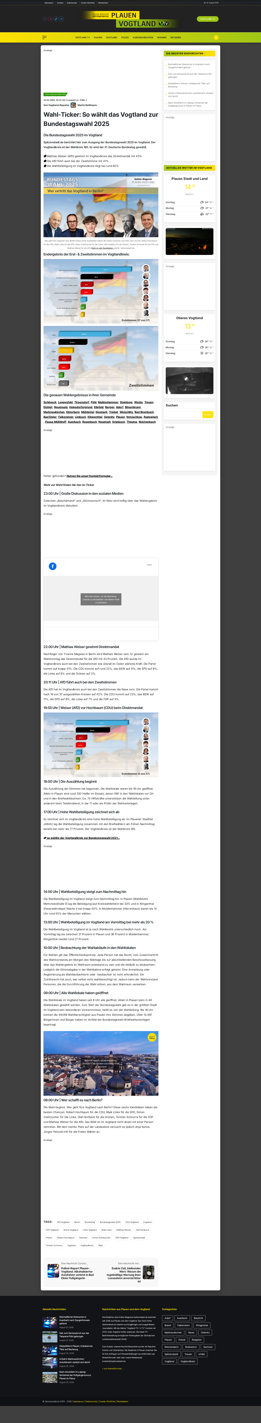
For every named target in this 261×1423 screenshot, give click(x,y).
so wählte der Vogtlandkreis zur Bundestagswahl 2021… (83, 838)
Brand (168, 1325)
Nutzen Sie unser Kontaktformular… (90, 476)
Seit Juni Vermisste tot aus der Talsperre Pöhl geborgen (190, 75)
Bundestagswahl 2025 (110, 1222)
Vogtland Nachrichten (55, 94)
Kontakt (60, 3)
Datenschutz (72, 3)
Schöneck (50, 402)
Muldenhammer (108, 402)
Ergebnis (147, 1222)
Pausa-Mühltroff (55, 421)
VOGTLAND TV (207, 19)
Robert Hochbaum (65, 1237)
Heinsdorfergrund (80, 407)
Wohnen (161, 37)
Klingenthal (95, 417)
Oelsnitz (109, 417)
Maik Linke (107, 1230)
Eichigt (48, 407)
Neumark (102, 412)
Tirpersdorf (81, 402)
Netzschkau (134, 417)
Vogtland (111, 37)
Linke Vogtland (90, 1230)
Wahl (100, 1245)
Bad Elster (50, 417)
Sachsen (83, 1237)
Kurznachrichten (143, 37)
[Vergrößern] (154, 262)
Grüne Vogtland (70, 1230)
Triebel (113, 412)
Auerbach (74, 421)
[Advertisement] (101, 71)
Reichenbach (147, 421)
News (191, 1332)
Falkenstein (65, 417)
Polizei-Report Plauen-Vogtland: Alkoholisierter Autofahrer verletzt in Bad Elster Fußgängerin (77, 1273)
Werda (138, 402)
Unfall (201, 1354)
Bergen (109, 407)
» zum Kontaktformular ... (113, 1368)
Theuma (132, 421)
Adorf (119, 407)
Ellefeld (98, 407)
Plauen (98, 37)
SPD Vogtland (121, 1237)
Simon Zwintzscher (101, 1237)
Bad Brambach (144, 412)
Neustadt (104, 421)
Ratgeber (175, 37)
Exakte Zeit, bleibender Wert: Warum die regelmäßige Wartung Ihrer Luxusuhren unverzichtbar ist (124, 1275)
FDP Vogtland (52, 1230)
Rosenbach (89, 421)
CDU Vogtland (132, 1222)
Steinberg (126, 402)
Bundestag (90, 1222)
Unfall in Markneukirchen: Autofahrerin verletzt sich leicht (190, 95)
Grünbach (118, 421)
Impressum (49, 3)
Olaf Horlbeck (142, 1230)
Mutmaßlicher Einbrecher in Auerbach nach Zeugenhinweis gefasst (189, 66)
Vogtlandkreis (86, 1245)
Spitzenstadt (139, 1237)
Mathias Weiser (123, 1230)
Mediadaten (103, 3)
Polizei (125, 37)
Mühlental (87, 412)
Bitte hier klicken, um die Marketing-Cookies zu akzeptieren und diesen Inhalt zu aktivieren (101, 599)
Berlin (77, 1222)
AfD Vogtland (63, 1222)
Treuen (148, 402)
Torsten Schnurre (54, 1245)
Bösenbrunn (133, 407)
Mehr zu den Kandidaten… (102, 248)
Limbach (80, 417)
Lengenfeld (65, 402)
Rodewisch (151, 417)
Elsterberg (73, 412)
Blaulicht (198, 1318)
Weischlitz (126, 412)
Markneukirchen (54, 412)
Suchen (172, 405)
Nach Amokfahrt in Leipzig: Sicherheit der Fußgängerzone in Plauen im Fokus (188, 104)
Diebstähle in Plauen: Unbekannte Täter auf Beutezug (189, 85)
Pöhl (93, 402)
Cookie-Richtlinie (88, 3)
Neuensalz (61, 407)
